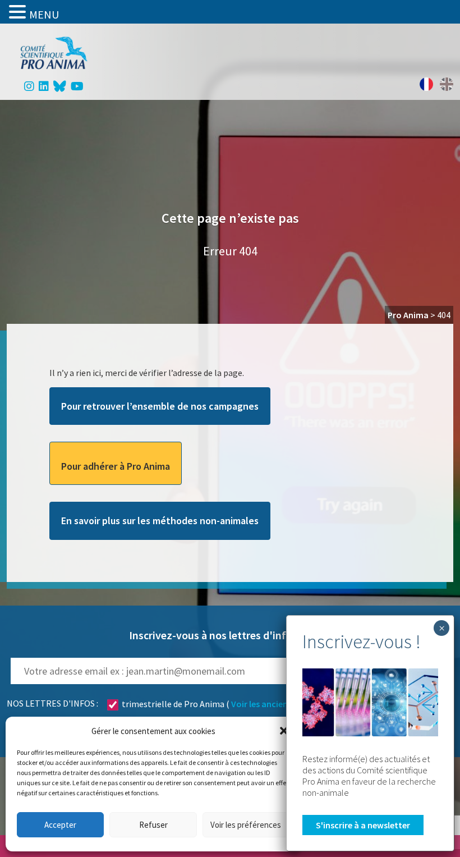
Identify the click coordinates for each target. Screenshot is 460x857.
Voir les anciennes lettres (280, 703)
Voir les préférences (245, 824)
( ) (228, 703)
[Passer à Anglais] (446, 84)
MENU (44, 14)
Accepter (60, 824)
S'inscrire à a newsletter (363, 825)
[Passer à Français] (426, 84)
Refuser (153, 824)
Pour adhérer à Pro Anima (115, 466)
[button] (283, 730)
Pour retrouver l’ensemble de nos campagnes (160, 406)
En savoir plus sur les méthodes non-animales (160, 520)
